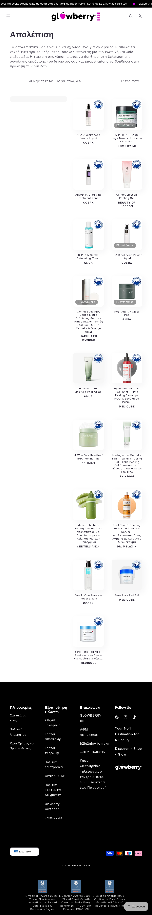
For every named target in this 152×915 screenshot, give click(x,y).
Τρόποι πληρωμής (52, 750)
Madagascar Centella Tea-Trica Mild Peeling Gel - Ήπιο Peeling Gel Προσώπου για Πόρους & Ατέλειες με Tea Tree (127, 463)
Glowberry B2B (81, 865)
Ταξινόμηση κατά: (40, 81)
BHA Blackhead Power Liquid (127, 256)
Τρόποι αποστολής (53, 736)
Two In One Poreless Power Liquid (88, 597)
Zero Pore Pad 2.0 (127, 595)
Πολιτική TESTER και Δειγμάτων (53, 789)
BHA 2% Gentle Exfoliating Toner (88, 256)
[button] (8, 16)
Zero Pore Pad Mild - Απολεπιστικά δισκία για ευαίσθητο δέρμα (88, 655)
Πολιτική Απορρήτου (18, 732)
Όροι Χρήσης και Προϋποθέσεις (22, 746)
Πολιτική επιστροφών (54, 764)
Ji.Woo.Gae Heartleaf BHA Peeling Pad (88, 457)
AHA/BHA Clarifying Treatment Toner (88, 196)
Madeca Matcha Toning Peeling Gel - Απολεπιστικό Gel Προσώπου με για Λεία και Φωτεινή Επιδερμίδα (88, 533)
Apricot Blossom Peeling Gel (127, 196)
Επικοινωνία (54, 817)
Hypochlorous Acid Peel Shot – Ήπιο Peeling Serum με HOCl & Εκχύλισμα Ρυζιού (127, 395)
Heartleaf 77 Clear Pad (127, 313)
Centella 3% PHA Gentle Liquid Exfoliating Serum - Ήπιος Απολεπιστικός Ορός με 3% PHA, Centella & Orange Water (88, 321)
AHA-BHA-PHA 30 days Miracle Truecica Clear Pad (127, 138)
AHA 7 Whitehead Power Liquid (88, 136)
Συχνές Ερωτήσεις (52, 722)
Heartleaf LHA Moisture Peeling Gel (89, 390)
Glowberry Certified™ (52, 806)
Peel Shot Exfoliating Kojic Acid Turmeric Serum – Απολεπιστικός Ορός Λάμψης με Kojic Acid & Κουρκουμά (127, 533)
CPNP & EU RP (55, 776)
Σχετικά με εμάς (18, 718)
